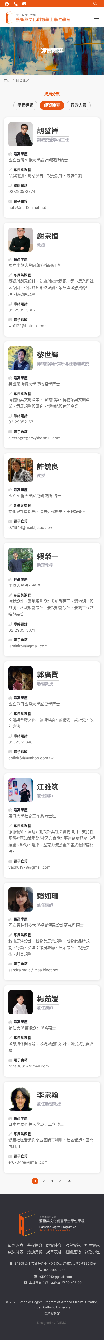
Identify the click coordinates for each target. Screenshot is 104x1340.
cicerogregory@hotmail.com (34, 437)
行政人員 (79, 105)
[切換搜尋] (95, 4)
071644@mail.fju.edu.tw (30, 527)
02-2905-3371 (21, 630)
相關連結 (73, 1251)
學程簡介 (35, 1245)
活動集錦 (35, 1251)
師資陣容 (52, 105)
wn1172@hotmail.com (28, 325)
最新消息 (15, 1245)
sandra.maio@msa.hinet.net (33, 969)
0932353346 (20, 742)
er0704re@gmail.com (28, 1162)
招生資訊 (92, 1245)
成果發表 (15, 1251)
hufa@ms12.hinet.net (27, 207)
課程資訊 (73, 1245)
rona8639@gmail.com (28, 1066)
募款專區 (92, 1251)
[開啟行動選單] (96, 17)
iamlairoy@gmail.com (28, 645)
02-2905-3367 (22, 310)
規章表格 (54, 1251)
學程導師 (25, 105)
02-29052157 (20, 421)
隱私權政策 (52, 1314)
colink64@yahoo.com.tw (31, 758)
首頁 (7, 80)
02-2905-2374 (21, 191)
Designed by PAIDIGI (52, 1323)
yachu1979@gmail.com (29, 867)
